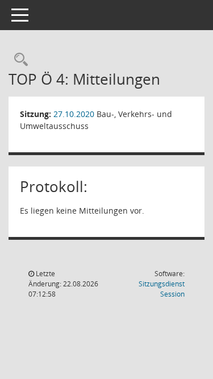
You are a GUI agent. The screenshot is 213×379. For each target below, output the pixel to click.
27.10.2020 (73, 114)
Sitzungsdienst (162, 289)
